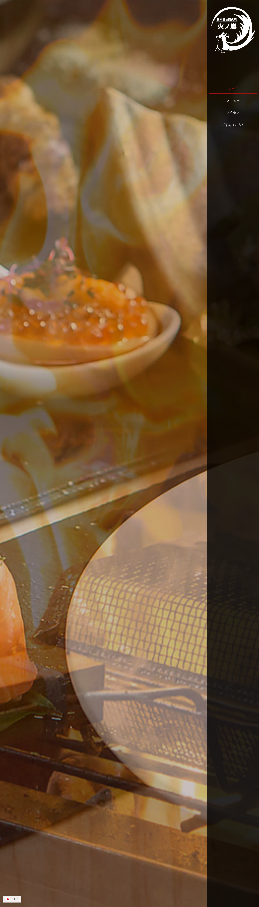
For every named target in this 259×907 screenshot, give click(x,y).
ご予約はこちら (233, 124)
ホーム (233, 88)
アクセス (233, 112)
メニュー (233, 100)
